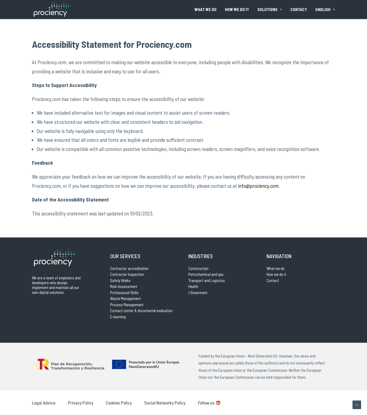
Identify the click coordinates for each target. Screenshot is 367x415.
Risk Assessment (123, 286)
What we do (206, 9)
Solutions (267, 9)
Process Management (126, 304)
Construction (198, 268)
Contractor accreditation (129, 268)
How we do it (237, 9)
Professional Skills (124, 292)
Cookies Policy (119, 402)
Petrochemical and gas (206, 274)
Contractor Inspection (127, 274)
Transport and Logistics (206, 280)
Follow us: (206, 402)
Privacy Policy (80, 402)
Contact (298, 9)
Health (193, 286)
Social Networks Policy (164, 402)
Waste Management (125, 298)
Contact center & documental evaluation (141, 310)
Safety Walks (120, 280)
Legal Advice (43, 402)
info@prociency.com (258, 186)
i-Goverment (197, 292)
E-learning (118, 316)
